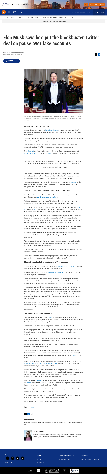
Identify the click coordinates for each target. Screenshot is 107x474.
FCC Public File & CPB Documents (90, 459)
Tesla (35, 209)
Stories (20, 17)
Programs (10, 17)
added (28, 383)
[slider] (11, 12)
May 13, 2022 (62, 167)
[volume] (8, 12)
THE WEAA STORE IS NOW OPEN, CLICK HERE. (53, 21)
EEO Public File (41, 463)
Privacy (39, 459)
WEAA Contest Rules (50, 17)
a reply (50, 153)
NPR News (32, 407)
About (74, 17)
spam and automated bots (56, 272)
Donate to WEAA (98, 4)
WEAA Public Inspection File (66, 455)
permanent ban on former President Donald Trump (41, 363)
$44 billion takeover (51, 130)
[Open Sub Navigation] (15, 17)
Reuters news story (30, 153)
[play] (3, 12)
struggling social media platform (46, 197)
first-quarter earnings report (67, 266)
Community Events (33, 17)
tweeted (31, 151)
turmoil (58, 195)
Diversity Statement (64, 459)
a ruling (73, 355)
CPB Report (85, 455)
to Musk (49, 317)
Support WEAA (63, 17)
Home (3, 17)
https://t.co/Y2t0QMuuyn (71, 163)
